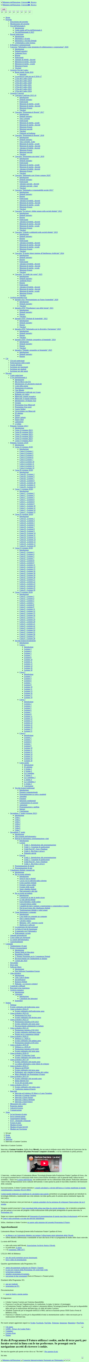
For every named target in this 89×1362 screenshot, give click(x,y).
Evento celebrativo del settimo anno (28, 1041)
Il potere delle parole (26, 887)
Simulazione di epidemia (24, 388)
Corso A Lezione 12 (26, 466)
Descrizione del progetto (19, 22)
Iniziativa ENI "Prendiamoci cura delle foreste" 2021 (34, 308)
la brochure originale (13, 1272)
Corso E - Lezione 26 (27, 590)
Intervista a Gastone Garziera (25, 1095)
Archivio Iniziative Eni (18, 297)
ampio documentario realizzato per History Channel (24, 1268)
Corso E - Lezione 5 (26, 556)
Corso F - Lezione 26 (27, 634)
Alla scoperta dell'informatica (25, 836)
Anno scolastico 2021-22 (19, 1028)
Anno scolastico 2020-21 (19, 1036)
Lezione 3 (27, 649)
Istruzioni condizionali (27, 801)
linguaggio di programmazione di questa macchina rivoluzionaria (53, 1216)
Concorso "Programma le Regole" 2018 (29, 135)
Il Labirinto (19, 413)
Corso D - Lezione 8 (27, 529)
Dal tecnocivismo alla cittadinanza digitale (34, 908)
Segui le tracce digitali (27, 879)
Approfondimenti (16, 942)
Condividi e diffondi (17, 986)
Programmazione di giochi (24, 866)
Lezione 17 (28, 695)
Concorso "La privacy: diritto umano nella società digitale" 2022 (38, 211)
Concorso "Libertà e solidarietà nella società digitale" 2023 (36, 232)
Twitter (32, 1323)
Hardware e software (27, 925)
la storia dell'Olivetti (24, 1180)
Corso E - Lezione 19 (27, 575)
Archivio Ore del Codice (19, 70)
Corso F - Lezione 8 (26, 605)
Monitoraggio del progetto (19, 24)
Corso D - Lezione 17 (27, 544)
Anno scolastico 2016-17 (19, 1066)
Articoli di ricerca (16, 1108)
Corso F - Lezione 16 (27, 615)
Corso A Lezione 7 (26, 460)
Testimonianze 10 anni (18, 946)
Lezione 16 (28, 668)
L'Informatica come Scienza (25, 43)
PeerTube (80, 1323)
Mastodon (71, 1323)
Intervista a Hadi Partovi (24, 1102)
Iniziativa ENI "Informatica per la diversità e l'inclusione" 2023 (38, 329)
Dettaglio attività (30, 853)
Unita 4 (17, 824)
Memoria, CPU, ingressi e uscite (31, 923)
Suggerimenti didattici (18, 1119)
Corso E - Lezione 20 (27, 577)
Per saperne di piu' (51, 1352)
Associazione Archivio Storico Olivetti (41, 1245)
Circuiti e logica (25, 921)
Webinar (13, 1005)
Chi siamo (9, 1327)
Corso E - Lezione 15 (27, 569)
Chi (7, 359)
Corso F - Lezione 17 (27, 617)
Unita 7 (17, 830)
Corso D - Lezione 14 (27, 540)
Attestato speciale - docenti (29, 184)
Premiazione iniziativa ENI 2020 (27, 1049)
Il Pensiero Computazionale (20, 45)
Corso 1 (22, 645)
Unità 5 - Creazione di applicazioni (37, 847)
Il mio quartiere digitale (27, 883)
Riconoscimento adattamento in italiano (29, 1026)
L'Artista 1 (28, 769)
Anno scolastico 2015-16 (19, 1076)
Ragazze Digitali (21, 982)
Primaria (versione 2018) (19, 443)
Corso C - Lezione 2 (26, 493)
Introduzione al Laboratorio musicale (28, 384)
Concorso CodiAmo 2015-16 (25, 95)
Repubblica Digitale (22, 954)
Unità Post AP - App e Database (36, 849)
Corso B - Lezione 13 (27, 487)
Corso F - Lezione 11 (27, 609)
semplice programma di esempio (17, 1274)
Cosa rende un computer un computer (33, 916)
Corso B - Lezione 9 (26, 481)
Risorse (17, 55)
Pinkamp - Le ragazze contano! (26, 984)
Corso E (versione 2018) (24, 548)
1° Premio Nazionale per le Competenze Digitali (32, 956)
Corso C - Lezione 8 (26, 502)
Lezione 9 (27, 746)
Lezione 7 (27, 655)
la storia (19, 1248)
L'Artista (18, 424)
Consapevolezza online (27, 904)
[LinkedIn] (7, 14)
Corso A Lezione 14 (26, 468)
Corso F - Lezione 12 (27, 611)
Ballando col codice (22, 394)
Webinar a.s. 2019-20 (22, 1047)
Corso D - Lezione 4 (27, 521)
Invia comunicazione (17, 1116)
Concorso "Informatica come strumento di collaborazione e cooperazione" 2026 (39, 47)
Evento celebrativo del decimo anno (28, 1017)
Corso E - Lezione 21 (27, 580)
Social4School (20, 980)
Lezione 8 (27, 657)
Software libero (15, 967)
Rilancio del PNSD (22, 1068)
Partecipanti (19, 57)
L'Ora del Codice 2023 (23, 89)
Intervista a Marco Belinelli (25, 1100)
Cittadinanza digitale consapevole (22, 870)
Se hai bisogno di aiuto (18, 1114)
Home (8, 17)
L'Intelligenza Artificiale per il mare (28, 392)
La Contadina (29, 773)
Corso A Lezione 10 (26, 462)
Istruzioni (22, 74)
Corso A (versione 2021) (24, 430)
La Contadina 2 (29, 777)
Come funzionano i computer (25, 912)
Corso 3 (22, 700)
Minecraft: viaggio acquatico (25, 396)
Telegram (55, 1323)
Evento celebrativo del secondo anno (28, 1079)
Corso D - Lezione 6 (27, 525)
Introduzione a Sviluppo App (25, 401)
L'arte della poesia (21, 386)
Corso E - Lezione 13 (27, 567)
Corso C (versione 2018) (24, 489)
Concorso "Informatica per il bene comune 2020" (33, 175)
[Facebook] (3, 14)
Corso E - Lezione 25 (27, 588)
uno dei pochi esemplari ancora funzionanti (21, 1258)
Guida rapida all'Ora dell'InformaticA (28, 30)
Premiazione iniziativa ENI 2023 (27, 1022)
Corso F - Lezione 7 (26, 603)
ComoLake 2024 (21, 961)
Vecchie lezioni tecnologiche (25, 641)
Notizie (8, 1003)
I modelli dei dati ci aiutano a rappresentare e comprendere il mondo (44, 906)
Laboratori (18, 994)
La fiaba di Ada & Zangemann (26, 929)
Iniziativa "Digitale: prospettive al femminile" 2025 (33, 350)
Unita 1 (17, 817)
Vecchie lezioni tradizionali (25, 788)
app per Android (11, 1284)
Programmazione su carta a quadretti (32, 794)
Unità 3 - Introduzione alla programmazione (40, 845)
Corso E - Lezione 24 (27, 586)
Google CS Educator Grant (25, 1055)
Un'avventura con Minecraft (25, 411)
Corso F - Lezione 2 (26, 596)
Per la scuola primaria (23, 874)
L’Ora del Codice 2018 (23, 79)
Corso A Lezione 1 (26, 451)
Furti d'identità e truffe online (30, 902)
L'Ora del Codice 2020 (23, 83)
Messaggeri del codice (18, 1104)
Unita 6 (17, 828)
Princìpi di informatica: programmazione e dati (32, 839)
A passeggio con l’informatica (26, 931)
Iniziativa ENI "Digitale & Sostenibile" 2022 (31, 319)
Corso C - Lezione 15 (27, 512)
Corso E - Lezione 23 (27, 584)
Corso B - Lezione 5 (26, 476)
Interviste (13, 1091)
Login (3, 9)
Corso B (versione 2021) (24, 432)
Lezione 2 (27, 704)
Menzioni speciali (25, 129)
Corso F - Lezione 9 (26, 607)
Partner (8, 1335)
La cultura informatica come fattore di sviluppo (32, 1064)
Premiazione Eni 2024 (23, 1015)
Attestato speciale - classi (28, 186)
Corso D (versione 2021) (24, 436)
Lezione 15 (28, 725)
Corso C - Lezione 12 (27, 508)
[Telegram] (27, 14)
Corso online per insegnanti (20, 937)
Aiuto (8, 1112)
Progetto (9, 20)
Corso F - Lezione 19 (27, 620)
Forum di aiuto (15, 1123)
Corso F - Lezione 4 (26, 599)
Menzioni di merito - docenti (25, 62)
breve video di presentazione (16, 1260)
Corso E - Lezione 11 (27, 565)
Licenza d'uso (11, 1333)
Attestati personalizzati (18, 935)
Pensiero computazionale (28, 792)
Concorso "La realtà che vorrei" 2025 (28, 274)
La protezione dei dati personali (26, 927)
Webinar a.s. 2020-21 (22, 1039)
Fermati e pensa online (27, 885)
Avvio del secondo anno (24, 1083)
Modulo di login (16, 1125)
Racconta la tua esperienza (20, 988)
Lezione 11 (28, 662)
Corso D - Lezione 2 (27, 519)
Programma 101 (7, 1212)
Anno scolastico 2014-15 (19, 1085)
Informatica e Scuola (22, 39)
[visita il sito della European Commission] (67, 1360)
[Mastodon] (30, 14)
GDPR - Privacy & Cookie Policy (18, 1329)
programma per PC (12, 1286)
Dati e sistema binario (27, 919)
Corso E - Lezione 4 (26, 554)
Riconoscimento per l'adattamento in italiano (31, 959)
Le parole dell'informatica (19, 940)
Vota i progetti (24, 119)
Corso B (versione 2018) (24, 470)
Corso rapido (24, 763)
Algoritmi (23, 796)
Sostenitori (19, 1001)
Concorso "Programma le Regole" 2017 (29, 112)
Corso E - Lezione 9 (26, 563)
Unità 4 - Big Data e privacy (34, 851)
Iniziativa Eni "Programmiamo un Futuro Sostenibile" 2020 (36, 300)
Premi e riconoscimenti (18, 948)
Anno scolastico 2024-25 (19, 1009)
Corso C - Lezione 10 (27, 506)
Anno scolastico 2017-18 (19, 1060)
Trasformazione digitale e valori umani (33, 910)
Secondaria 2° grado (17, 832)
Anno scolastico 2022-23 (19, 1020)
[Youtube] (11, 14)
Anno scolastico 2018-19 (19, 1053)
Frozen (17, 415)
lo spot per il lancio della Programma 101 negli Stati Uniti (27, 1270)
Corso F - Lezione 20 (27, 622)
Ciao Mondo (19, 390)
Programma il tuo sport (23, 407)
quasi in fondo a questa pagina (17, 1294)
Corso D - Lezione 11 (27, 535)
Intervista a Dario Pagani (24, 1097)
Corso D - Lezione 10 (27, 533)
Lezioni (22, 843)
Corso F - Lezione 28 (27, 639)
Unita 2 (17, 820)
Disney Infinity (20, 417)
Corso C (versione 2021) (24, 434)
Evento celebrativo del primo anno (27, 1087)
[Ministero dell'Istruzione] (11, 1360)
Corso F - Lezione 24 (27, 630)
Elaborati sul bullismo (27, 133)
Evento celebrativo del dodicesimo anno (24, 1007)
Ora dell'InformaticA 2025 (24, 32)
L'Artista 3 (28, 775)
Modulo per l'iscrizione (18, 1129)
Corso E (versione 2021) (24, 439)
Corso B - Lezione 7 (26, 479)
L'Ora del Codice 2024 (23, 91)
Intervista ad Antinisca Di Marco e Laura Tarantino (33, 1093)
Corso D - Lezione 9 (27, 531)
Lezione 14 (28, 666)
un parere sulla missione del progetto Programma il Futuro (48, 1222)
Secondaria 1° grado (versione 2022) (23, 813)
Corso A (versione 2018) (24, 447)
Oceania (18, 403)
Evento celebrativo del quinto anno (27, 1057)
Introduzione (19, 28)
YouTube (47, 1323)
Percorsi (8, 373)
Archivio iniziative (17, 990)
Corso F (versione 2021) (24, 441)
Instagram (63, 1323)
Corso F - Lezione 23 (27, 628)
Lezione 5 (27, 653)
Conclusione (28, 786)
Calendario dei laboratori (28, 999)
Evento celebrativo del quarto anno (27, 1062)
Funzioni (22, 799)
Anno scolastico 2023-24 (19, 1013)
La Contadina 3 (29, 782)
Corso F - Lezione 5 (26, 601)
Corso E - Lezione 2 (26, 552)
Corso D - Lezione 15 (27, 542)
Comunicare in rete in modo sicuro (32, 897)
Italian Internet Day (22, 1081)
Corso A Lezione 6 (26, 457)
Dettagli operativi (21, 51)
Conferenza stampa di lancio (25, 1089)
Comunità (9, 944)
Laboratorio (19, 422)
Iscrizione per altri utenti (19, 371)
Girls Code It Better (22, 977)
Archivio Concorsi (17, 93)
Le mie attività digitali (27, 900)
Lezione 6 (27, 681)
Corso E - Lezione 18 (27, 573)
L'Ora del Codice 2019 (23, 81)
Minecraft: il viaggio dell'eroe (25, 399)
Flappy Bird (19, 420)
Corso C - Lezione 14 (27, 510)
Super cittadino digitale (27, 889)
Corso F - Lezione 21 (27, 624)
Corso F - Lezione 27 (27, 636)
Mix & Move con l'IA (23, 382)
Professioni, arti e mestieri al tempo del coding (31, 1072)
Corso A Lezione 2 (26, 453)
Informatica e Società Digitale (26, 41)
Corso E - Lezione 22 (27, 582)
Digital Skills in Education (24, 952)
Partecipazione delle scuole (20, 363)
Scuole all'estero (16, 365)
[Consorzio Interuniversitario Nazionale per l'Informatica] (42, 1360)
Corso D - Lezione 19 (27, 546)
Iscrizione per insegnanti (19, 367)
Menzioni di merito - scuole (25, 64)
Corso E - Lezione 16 (27, 571)
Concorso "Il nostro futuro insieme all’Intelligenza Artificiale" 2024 (39, 253)
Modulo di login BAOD (19, 1127)
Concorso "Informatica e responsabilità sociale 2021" (34, 190)
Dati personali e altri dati (28, 891)
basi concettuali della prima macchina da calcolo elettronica (43, 1208)
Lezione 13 (28, 664)
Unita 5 (17, 826)
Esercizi (22, 855)
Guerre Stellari (20, 409)
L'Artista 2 (28, 771)
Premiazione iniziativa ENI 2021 (27, 1043)
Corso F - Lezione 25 (27, 632)
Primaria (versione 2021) (19, 426)
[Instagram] (19, 14)
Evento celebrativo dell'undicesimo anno (29, 1011)
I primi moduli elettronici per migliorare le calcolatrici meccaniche (25, 1194)
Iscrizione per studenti (18, 369)
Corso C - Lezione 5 (26, 497)
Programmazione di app (23, 868)
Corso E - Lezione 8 (26, 561)
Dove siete (14, 965)
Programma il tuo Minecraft (25, 405)
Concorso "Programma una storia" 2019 (29, 156)
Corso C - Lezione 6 (26, 500)
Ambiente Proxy (21, 53)
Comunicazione (16, 1110)
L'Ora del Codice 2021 (23, 85)
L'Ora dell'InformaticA (18, 377)
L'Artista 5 (28, 784)
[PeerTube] (15, 14)
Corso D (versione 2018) (24, 514)
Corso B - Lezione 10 (27, 483)
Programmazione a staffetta (29, 807)
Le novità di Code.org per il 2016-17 (28, 76)
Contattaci (9, 1331)
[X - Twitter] (23, 14)
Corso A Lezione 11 (26, 464)
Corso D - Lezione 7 (27, 527)
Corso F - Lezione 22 (27, 626)
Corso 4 (22, 733)
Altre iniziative (15, 973)
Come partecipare (16, 375)
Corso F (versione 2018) (24, 592)
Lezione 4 (27, 651)
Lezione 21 (28, 731)
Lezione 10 (28, 660)
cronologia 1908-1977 (17, 1250)
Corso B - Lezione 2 (26, 474)
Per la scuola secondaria (23, 893)
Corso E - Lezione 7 (26, 559)
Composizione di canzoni (28, 803)
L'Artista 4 (28, 780)
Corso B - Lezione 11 (27, 485)
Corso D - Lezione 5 (27, 523)
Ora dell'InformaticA (17, 26)
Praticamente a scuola (23, 933)
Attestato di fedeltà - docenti (25, 60)
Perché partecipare (17, 34)
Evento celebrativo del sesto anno (27, 1051)
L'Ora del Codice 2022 (23, 87)
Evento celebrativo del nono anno (27, 1024)
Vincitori (18, 68)
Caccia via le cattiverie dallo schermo (33, 881)
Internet (22, 809)
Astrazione (23, 805)
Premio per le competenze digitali (27, 1034)
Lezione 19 (28, 697)
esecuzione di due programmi (16, 1276)
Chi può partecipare (17, 361)
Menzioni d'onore (21, 66)
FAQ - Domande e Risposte (20, 1121)
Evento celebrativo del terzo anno (27, 1070)
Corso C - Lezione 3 (26, 495)
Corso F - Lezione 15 (27, 613)
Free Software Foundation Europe (27, 971)
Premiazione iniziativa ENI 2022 (27, 1030)
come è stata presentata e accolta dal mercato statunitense (23, 1218)
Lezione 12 (28, 719)
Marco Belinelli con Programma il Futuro (30, 1074)
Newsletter (14, 963)
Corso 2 (22, 672)
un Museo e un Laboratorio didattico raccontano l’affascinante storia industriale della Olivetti (39, 1235)
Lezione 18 (28, 670)
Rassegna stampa (16, 1106)
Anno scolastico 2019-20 (19, 1045)
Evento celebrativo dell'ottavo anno (28, 1032)
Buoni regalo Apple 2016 (24, 72)
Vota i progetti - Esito (27, 142)
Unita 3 (17, 822)
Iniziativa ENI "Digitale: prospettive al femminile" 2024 (35, 340)
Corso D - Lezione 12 (27, 537)
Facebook (39, 1323)
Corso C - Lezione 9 (26, 504)
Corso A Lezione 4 (26, 455)
